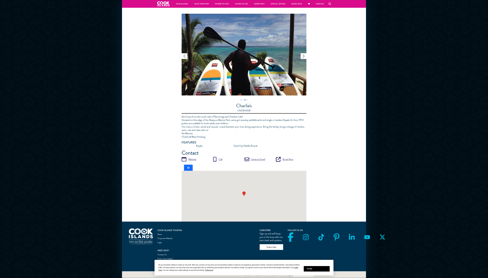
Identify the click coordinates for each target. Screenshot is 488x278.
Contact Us (162, 254)
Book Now (288, 159)
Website (192, 159)
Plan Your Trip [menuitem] (201, 4)
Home (163, 3)
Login (159, 242)
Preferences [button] (209, 270)
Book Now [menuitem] (297, 4)
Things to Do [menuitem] (241, 4)
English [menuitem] (320, 4)
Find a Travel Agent (165, 258)
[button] (184, 56)
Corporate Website (164, 238)
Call (220, 159)
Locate (188, 168)
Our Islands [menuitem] (182, 4)
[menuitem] (309, 4)
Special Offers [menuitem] (278, 4)
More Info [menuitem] (259, 4)
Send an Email (258, 159)
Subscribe (271, 247)
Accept (309, 269)
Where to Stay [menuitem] (222, 4)
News (159, 234)
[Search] (330, 4)
